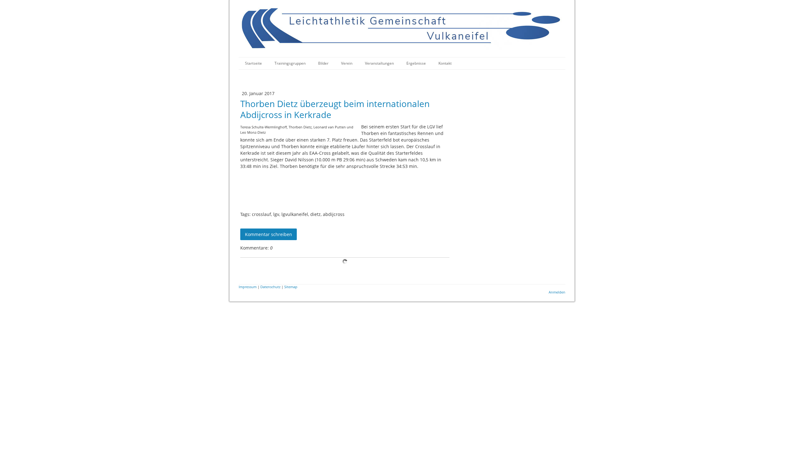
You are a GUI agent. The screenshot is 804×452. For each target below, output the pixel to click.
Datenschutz (270, 286)
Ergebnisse (416, 63)
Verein (346, 63)
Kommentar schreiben (268, 234)
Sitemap (290, 286)
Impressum (248, 286)
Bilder (323, 63)
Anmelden (557, 292)
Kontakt (445, 63)
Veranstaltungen (379, 63)
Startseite (253, 63)
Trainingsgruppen (290, 63)
